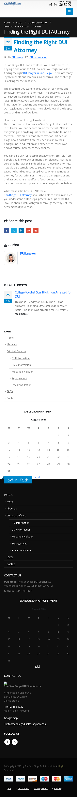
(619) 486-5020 (15, 706)
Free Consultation (21, 385)
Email (35, 230)
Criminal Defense (16, 351)
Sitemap (58, 788)
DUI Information (38, 57)
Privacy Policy (41, 788)
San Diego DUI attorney (18, 195)
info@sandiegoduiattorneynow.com (26, 723)
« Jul (37, 477)
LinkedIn (21, 230)
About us (12, 344)
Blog (10, 788)
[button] (69, 11)
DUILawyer (17, 57)
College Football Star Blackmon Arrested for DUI (43, 294)
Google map (11, 718)
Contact (11, 398)
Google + (28, 230)
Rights (62, 766)
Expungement (19, 378)
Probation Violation (22, 371)
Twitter (14, 230)
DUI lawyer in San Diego (37, 73)
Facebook (6, 230)
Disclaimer (23, 788)
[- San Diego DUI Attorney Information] (12, 3)
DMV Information (21, 365)
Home (10, 337)
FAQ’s (10, 391)
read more (21, 313)
